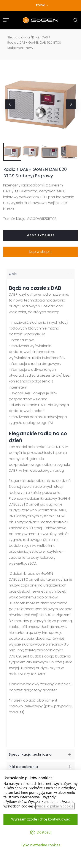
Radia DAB (40, 37)
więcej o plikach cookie (54, 806)
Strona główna (18, 37)
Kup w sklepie (40, 251)
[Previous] (10, 104)
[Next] (71, 104)
